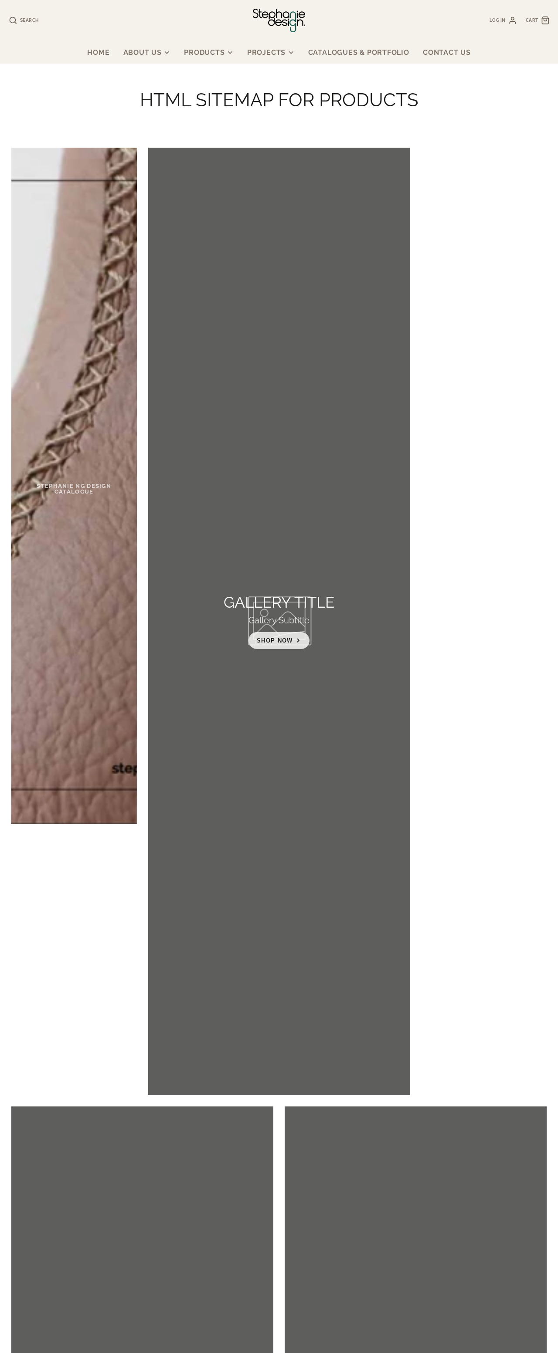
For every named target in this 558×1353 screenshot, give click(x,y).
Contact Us (447, 52)
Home (98, 52)
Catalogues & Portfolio (358, 52)
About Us (142, 52)
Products (204, 52)
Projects (266, 52)
